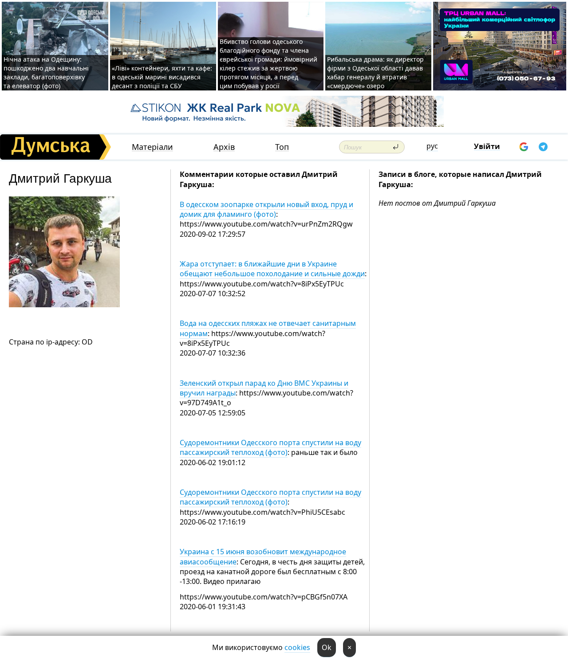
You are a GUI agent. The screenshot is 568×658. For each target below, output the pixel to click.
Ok (326, 647)
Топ (282, 147)
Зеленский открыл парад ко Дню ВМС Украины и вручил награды (264, 388)
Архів (224, 147)
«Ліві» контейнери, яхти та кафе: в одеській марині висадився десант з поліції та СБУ (162, 77)
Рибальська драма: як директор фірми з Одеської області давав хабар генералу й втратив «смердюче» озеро (375, 72)
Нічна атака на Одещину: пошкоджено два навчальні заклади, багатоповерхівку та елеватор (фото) (46, 72)
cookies (297, 647)
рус (432, 146)
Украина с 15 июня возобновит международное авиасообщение (263, 556)
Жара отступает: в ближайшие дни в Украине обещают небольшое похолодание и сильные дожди (272, 268)
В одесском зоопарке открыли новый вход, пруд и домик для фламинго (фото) (266, 209)
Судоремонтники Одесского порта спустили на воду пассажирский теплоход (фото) (270, 447)
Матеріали (152, 147)
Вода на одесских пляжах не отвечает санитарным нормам (268, 328)
